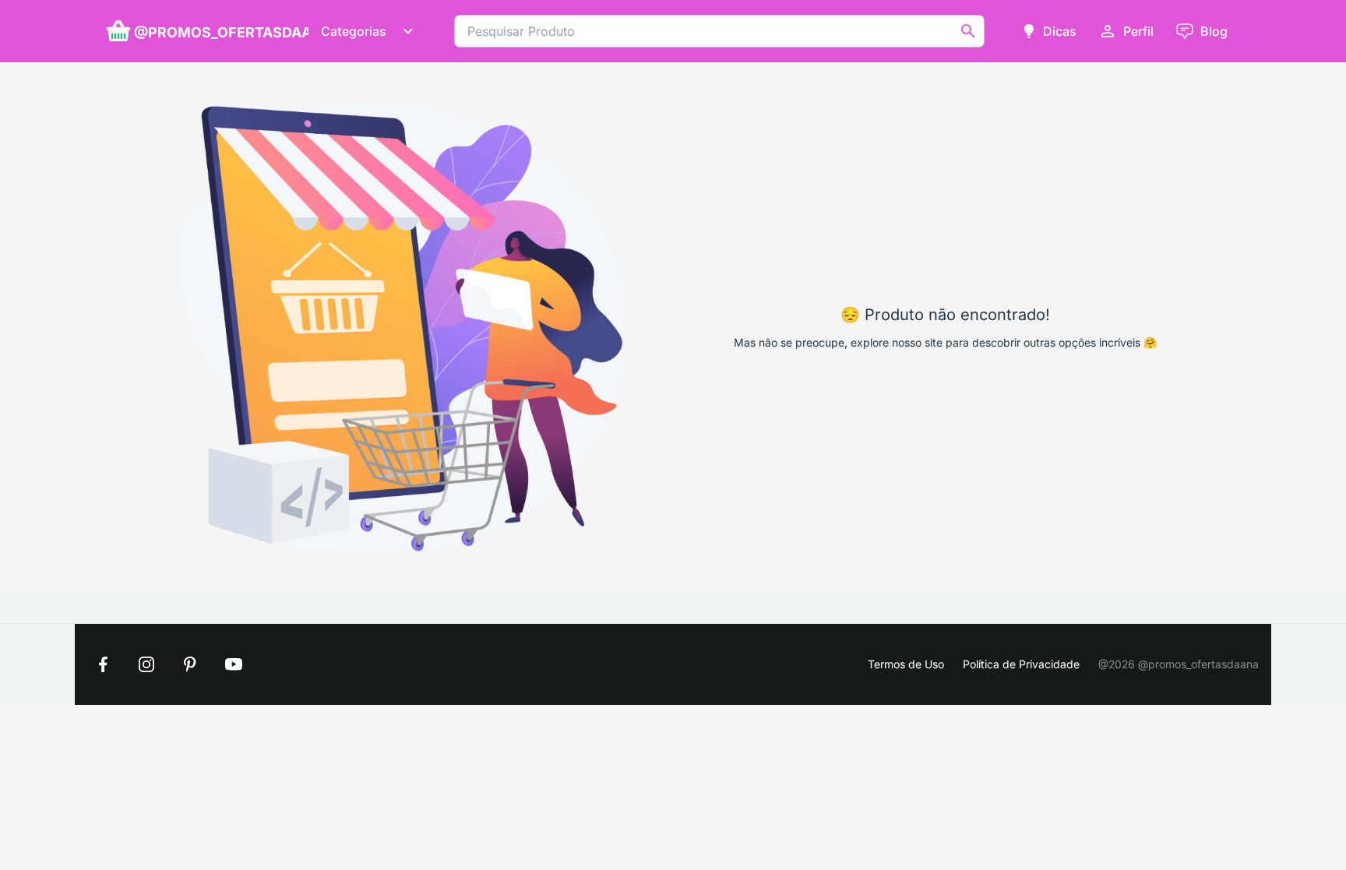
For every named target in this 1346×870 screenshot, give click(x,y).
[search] (968, 31)
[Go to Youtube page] (233, 664)
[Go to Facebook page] (102, 664)
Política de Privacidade (1021, 664)
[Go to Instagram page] (146, 664)
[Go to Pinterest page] (190, 664)
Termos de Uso (906, 664)
